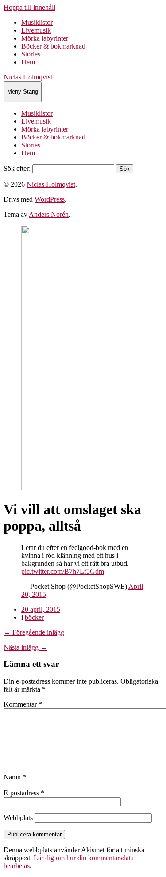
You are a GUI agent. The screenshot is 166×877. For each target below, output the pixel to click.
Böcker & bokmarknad (53, 46)
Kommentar (23, 704)
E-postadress (24, 793)
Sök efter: (17, 168)
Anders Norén (49, 214)
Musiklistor (37, 22)
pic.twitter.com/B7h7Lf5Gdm (62, 571)
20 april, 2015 (40, 609)
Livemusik (36, 30)
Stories (30, 54)
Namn (15, 777)
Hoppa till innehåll (29, 7)
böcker (34, 617)
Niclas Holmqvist (28, 77)
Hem (28, 62)
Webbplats (18, 817)
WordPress (50, 199)
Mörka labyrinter (44, 38)
